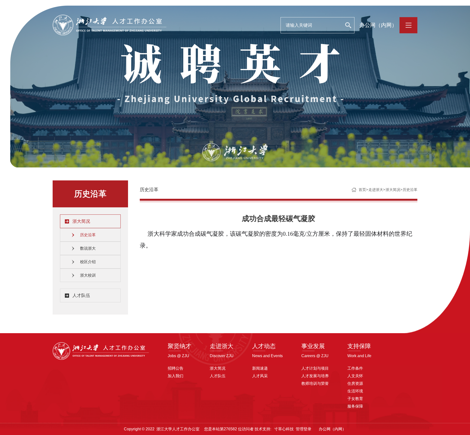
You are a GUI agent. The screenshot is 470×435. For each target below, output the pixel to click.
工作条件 (355, 368)
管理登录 (303, 429)
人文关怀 (355, 376)
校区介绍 (88, 262)
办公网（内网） (378, 25)
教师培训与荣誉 (315, 383)
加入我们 (175, 376)
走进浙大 (375, 190)
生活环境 (355, 391)
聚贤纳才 (179, 346)
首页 (362, 190)
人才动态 (264, 346)
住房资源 (355, 383)
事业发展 (313, 346)
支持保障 (359, 346)
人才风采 (260, 376)
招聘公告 (175, 368)
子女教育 (355, 399)
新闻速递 (260, 368)
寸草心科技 (284, 429)
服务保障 (355, 406)
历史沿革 (88, 235)
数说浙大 (88, 248)
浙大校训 (88, 275)
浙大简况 (81, 221)
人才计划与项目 (315, 368)
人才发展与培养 (315, 376)
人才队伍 (81, 295)
